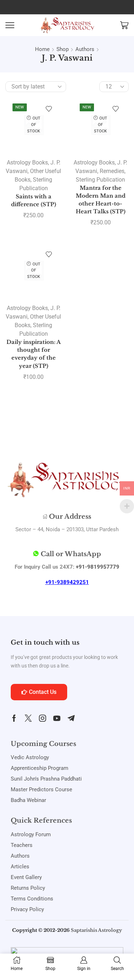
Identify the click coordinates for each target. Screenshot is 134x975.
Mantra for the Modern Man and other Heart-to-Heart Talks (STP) (100, 200)
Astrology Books (27, 162)
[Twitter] (28, 718)
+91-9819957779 (97, 567)
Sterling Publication (100, 179)
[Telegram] (71, 718)
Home (42, 49)
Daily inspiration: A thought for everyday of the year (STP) (33, 354)
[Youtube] (56, 718)
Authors (84, 49)
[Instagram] (42, 718)
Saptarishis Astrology (96, 930)
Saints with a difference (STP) (33, 200)
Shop (62, 49)
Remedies (112, 171)
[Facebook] (14, 718)
